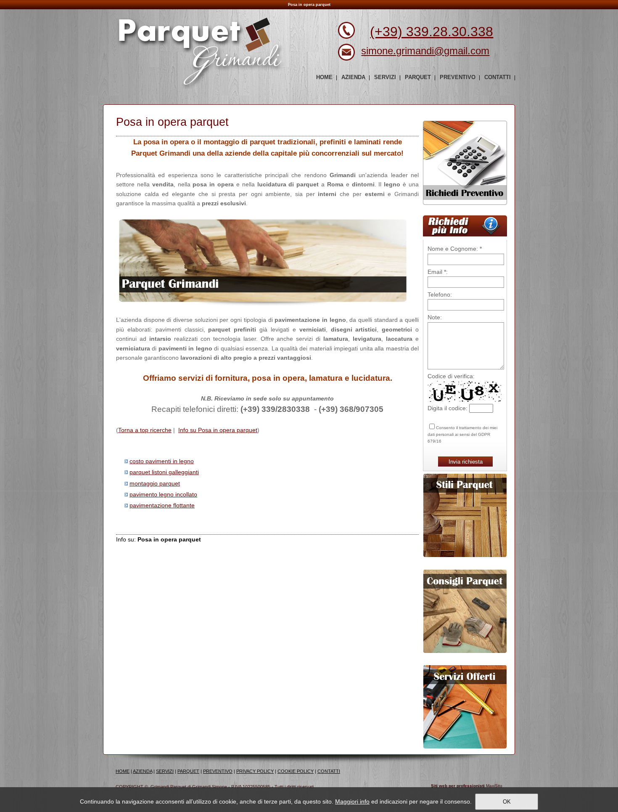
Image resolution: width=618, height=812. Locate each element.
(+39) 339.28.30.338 (431, 31)
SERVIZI (165, 771)
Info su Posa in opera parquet (217, 430)
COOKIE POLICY (295, 771)
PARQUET (188, 771)
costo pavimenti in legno (161, 461)
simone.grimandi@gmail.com (425, 50)
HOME (122, 771)
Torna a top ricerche (145, 430)
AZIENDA (142, 771)
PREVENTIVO (217, 771)
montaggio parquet (154, 483)
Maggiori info (352, 801)
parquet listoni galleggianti (164, 472)
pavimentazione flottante (162, 505)
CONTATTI (328, 771)
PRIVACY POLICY (255, 771)
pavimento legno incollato (163, 494)
